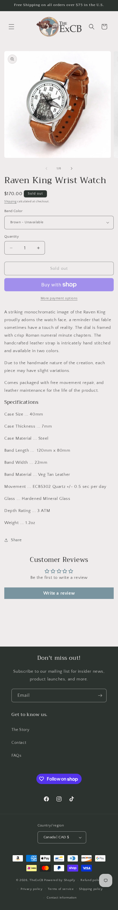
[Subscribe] (100, 695)
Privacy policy (32, 889)
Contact (18, 742)
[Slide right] (71, 168)
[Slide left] (46, 168)
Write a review (59, 593)
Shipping (10, 201)
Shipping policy (91, 889)
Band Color (13, 211)
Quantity (11, 236)
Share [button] (16, 540)
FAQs (16, 755)
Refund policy (91, 880)
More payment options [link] (59, 298)
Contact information (61, 897)
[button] (11, 26)
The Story (20, 729)
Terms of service (61, 889)
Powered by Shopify (59, 880)
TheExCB (36, 880)
